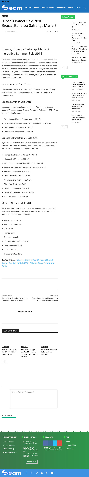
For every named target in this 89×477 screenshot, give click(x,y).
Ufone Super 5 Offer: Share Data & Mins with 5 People (78, 106)
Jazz (71, 76)
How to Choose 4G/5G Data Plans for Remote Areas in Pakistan (79, 84)
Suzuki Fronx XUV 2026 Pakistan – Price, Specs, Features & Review (79, 49)
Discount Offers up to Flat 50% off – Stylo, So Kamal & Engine (9, 352)
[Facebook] (26, 473)
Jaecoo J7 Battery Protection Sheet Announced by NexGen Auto (30, 449)
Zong (85, 76)
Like (45, 441)
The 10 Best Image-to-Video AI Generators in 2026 (79, 25)
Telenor (78, 76)
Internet (71, 8)
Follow (50, 441)
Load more (31, 462)
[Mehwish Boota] (3, 32)
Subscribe (60, 441)
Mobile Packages (47, 8)
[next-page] (6, 361)
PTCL (85, 77)
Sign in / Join (5, 1)
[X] (41, 473)
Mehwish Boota (11, 32)
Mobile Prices (61, 8)
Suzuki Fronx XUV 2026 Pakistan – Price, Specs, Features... (30, 455)
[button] (84, 8)
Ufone (79, 77)
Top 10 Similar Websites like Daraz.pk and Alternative (49, 352)
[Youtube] (52, 473)
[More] (57, 284)
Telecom (28, 8)
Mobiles (36, 8)
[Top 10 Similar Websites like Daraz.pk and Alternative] (49, 342)
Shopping (5, 16)
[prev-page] (3, 361)
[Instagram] (31, 473)
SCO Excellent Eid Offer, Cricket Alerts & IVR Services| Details (79, 95)
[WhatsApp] (47, 473)
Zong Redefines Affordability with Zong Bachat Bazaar (79, 117)
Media (78, 8)
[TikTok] (36, 473)
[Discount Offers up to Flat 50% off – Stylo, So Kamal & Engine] (10, 342)
